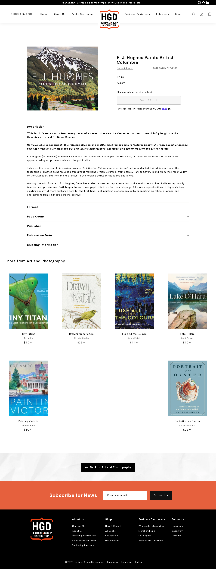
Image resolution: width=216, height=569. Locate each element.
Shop (178, 14)
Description (36, 127)
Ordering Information (84, 535)
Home (44, 14)
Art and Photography (46, 261)
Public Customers (82, 14)
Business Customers (137, 14)
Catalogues (145, 535)
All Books (110, 530)
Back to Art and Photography (110, 467)
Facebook (177, 526)
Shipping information (43, 245)
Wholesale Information (152, 526)
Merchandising (147, 530)
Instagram (177, 530)
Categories (111, 535)
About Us (59, 14)
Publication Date (39, 235)
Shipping (121, 92)
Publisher (34, 226)
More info (134, 2)
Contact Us (78, 526)
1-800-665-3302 (22, 14)
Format (32, 207)
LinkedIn (176, 535)
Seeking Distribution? (151, 540)
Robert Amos (125, 68)
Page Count (35, 216)
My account (112, 540)
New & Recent (113, 526)
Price (120, 77)
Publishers (162, 14)
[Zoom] (62, 78)
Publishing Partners (83, 545)
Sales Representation (84, 540)
